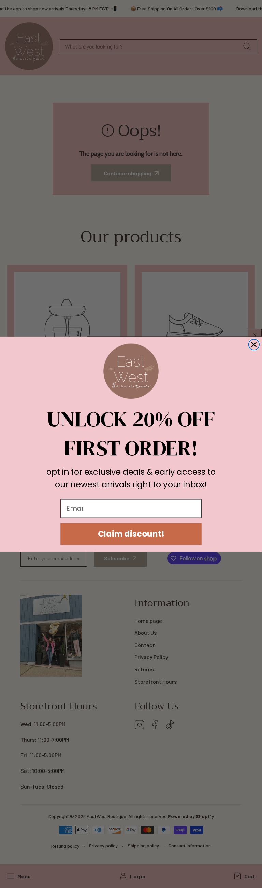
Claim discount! (131, 533)
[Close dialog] (254, 344)
